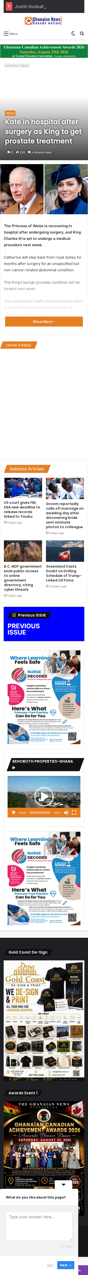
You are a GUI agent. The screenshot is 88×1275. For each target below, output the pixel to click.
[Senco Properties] (44, 51)
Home (13, 65)
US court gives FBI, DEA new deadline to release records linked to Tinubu (22, 509)
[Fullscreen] (74, 812)
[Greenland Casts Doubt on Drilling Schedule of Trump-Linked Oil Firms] (65, 551)
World (25, 65)
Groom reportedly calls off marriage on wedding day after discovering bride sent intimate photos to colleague (65, 515)
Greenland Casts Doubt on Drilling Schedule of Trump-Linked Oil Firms (64, 573)
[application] (44, 796)
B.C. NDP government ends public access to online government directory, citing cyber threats (23, 578)
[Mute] (66, 812)
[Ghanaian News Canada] (44, 21)
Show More (43, 321)
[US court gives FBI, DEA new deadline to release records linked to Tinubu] (23, 488)
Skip (50, 1265)
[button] (44, 796)
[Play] (13, 812)
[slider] (40, 812)
